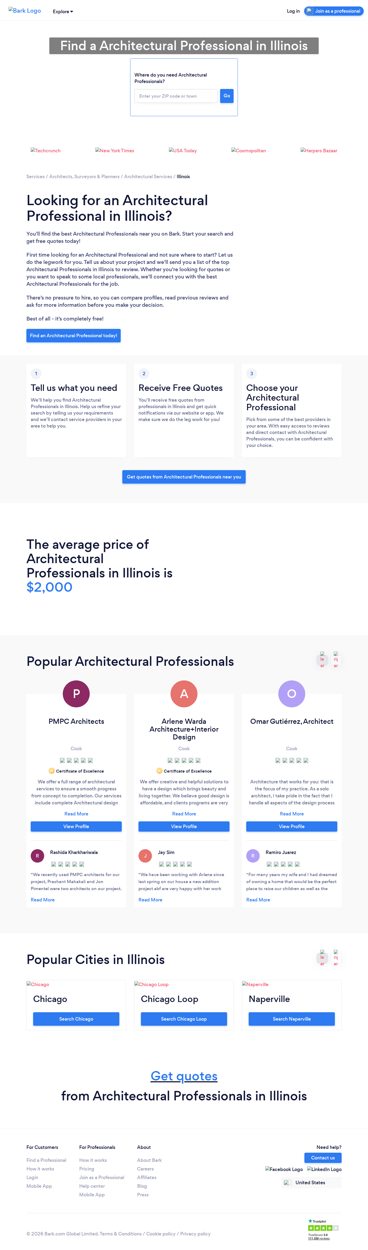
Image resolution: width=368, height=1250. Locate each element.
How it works (40, 1169)
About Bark (149, 1160)
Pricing (86, 1169)
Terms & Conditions (121, 1234)
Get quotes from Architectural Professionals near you (184, 477)
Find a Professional (46, 1160)
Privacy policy (195, 1234)
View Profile (76, 826)
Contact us (323, 1158)
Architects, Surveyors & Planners (84, 176)
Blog (142, 1186)
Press (143, 1195)
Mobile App (39, 1186)
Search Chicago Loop (184, 1019)
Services (35, 176)
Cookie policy (161, 1234)
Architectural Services (148, 176)
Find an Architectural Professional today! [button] (73, 335)
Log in (293, 11)
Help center (92, 1186)
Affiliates (147, 1177)
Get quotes (184, 1076)
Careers (145, 1169)
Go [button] (227, 95)
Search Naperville (292, 1019)
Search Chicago (76, 1019)
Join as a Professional (101, 1177)
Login (32, 1177)
